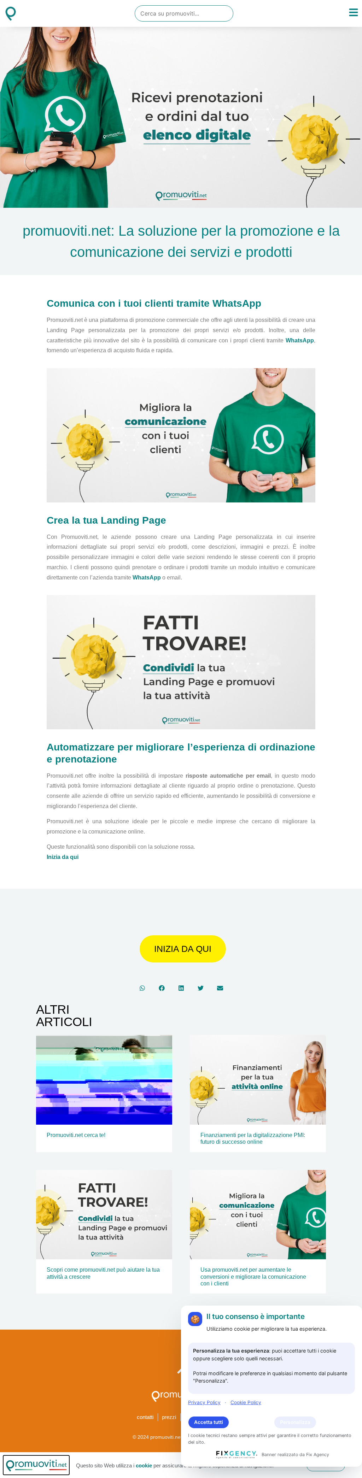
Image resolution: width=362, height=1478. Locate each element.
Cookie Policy (245, 1402)
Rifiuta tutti (251, 1422)
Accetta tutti (208, 1422)
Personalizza (295, 1422)
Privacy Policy (204, 1402)
